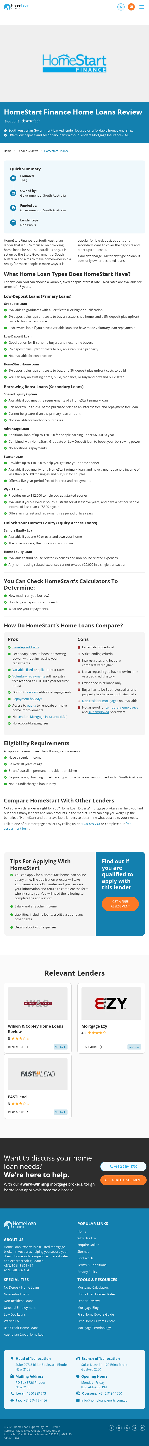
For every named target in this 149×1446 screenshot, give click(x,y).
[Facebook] (111, 1428)
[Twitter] (127, 1428)
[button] (141, 6)
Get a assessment (123, 1180)
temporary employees (122, 707)
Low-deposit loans (25, 647)
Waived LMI (12, 1321)
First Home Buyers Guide (95, 1314)
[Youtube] (119, 1428)
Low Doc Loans (15, 1314)
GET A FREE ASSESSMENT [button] (120, 904)
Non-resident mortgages (100, 701)
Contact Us (85, 1258)
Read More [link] (16, 1047)
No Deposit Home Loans (22, 1287)
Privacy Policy (87, 1272)
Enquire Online (88, 1245)
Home (7, 151)
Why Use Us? (86, 1238)
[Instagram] (134, 1428)
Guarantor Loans (16, 1294)
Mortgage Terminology (94, 1328)
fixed (29, 670)
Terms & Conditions (92, 1265)
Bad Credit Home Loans (21, 1328)
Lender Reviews (28, 151)
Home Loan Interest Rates (96, 1294)
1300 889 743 (90, 824)
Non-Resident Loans (18, 1301)
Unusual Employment (20, 1307)
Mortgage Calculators (93, 1287)
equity (31, 705)
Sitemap (83, 1251)
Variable (18, 670)
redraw (32, 692)
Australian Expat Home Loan (24, 1334)
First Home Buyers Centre (96, 1321)
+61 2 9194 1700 (102, 1393)
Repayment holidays (27, 699)
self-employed (98, 712)
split (41, 670)
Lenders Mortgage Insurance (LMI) (42, 717)
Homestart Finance (56, 151)
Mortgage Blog (88, 1307)
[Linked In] (142, 1428)
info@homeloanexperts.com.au (104, 1400)
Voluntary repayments (28, 676)
